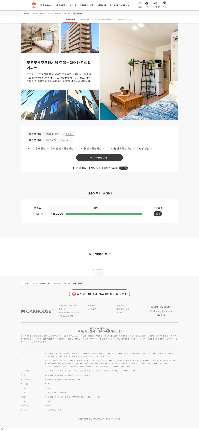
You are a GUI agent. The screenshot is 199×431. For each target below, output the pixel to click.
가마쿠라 (80, 379)
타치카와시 (123, 363)
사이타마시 (49, 371)
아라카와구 (56, 363)
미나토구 (63, 361)
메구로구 (121, 361)
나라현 (23, 401)
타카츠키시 (63, 393)
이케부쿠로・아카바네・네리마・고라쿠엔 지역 (98, 353)
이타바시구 (66, 363)
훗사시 (122, 366)
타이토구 (87, 361)
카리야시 (48, 384)
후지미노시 (116, 371)
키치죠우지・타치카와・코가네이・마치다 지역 (62, 353)
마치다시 (48, 366)
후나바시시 (59, 375)
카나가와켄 (25, 379)
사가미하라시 (70, 379)
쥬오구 (55, 361)
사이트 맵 (120, 306)
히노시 (65, 366)
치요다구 (48, 361)
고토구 (103, 361)
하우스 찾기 (70, 19)
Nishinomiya (90, 397)
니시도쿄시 (104, 366)
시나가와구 (112, 361)
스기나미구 (164, 361)
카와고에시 (106, 371)
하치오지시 (113, 363)
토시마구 (173, 361)
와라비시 (125, 371)
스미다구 (95, 361)
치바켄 (23, 375)
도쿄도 (23, 353)
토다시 (67, 371)
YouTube (161, 315)
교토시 (47, 388)
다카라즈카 (49, 397)
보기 (158, 214)
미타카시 (142, 363)
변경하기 (69, 134)
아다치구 (83, 363)
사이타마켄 (25, 371)
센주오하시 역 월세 (125, 19)
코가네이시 (57, 366)
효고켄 (23, 397)
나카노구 (155, 361)
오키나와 (24, 410)
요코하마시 (49, 379)
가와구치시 (59, 371)
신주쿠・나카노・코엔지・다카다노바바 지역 (133, 353)
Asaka (133, 371)
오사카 (47, 393)
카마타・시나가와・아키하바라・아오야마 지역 (62, 356)
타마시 (96, 366)
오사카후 (24, 393)
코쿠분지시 (74, 366)
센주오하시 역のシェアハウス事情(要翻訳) (96, 19)
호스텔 (119, 312)
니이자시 (75, 371)
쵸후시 (166, 363)
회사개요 (62, 309)
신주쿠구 (72, 361)
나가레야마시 (70, 375)
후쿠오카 (48, 406)
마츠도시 (80, 375)
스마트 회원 (92, 309)
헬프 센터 (91, 306)
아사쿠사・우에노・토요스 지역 (92, 356)
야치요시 (88, 375)
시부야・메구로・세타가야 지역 (163, 353)
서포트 (140, 7)
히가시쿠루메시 (85, 366)
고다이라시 (114, 366)
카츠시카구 (93, 363)
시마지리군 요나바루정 (53, 410)
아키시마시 (158, 363)
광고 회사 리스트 (123, 309)
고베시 (67, 397)
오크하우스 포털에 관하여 (68, 306)
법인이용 (102, 5)
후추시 (149, 363)
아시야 (99, 397)
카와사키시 (59, 379)
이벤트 (73, 5)
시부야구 (146, 361)
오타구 (128, 361)
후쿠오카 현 (25, 406)
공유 (123, 168)
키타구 (47, 363)
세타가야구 (137, 361)
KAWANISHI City (78, 397)
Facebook (154, 311)
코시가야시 (96, 371)
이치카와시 (49, 375)
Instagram (167, 311)
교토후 (23, 388)
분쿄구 (79, 361)
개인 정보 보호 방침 (66, 316)
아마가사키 (59, 397)
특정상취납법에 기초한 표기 (69, 312)
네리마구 (75, 363)
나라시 (47, 401)
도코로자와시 (85, 371)
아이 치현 (24, 384)
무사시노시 (133, 363)
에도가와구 (103, 363)
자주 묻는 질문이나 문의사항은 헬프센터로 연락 (102, 293)
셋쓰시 (54, 393)
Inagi (129, 366)
